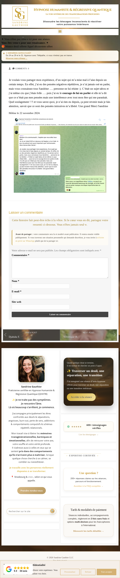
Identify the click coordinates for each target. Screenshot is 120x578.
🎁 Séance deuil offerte (14, 46)
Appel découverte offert (40, 46)
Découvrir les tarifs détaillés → (88, 531)
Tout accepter (106, 572)
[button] (60, 31)
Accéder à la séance (81, 397)
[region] (60, 569)
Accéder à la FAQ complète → (88, 486)
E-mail (16, 291)
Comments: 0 (22, 68)
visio (30, 476)
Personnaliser (69, 572)
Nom (15, 281)
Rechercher (52, 511)
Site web (16, 301)
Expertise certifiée (82, 456)
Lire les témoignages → (88, 434)
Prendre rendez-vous (31, 490)
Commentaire (20, 255)
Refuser (88, 572)
